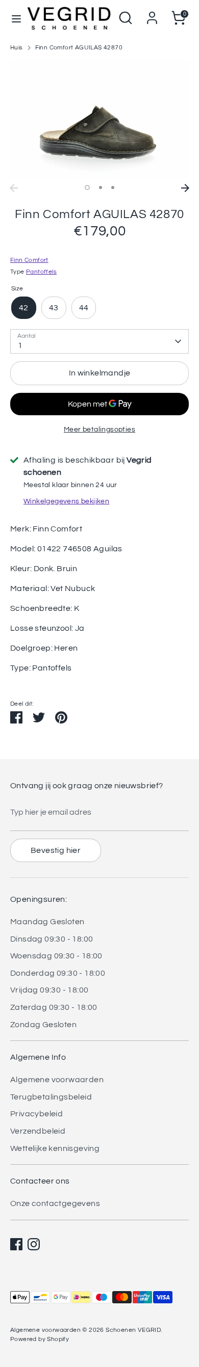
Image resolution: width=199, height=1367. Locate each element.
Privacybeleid (36, 1114)
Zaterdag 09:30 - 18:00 (53, 1007)
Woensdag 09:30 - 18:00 (56, 956)
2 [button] (100, 187)
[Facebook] (16, 1244)
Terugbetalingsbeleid (51, 1097)
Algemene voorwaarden (57, 1080)
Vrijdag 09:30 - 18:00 (49, 990)
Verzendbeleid (37, 1131)
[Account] (152, 14)
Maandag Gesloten (47, 922)
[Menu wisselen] (13, 18)
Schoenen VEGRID (133, 1330)
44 (84, 308)
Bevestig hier (56, 850)
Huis (16, 47)
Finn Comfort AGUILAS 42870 (78, 47)
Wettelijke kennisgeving (55, 1148)
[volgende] (185, 188)
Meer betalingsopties (99, 429)
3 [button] (112, 187)
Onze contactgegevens (55, 1203)
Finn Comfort (29, 260)
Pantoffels (41, 272)
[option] (99, 119)
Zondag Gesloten (43, 1025)
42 (24, 308)
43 (54, 308)
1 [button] (87, 187)
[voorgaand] (14, 188)
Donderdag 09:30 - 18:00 (57, 973)
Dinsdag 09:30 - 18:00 (51, 939)
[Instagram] (34, 1244)
